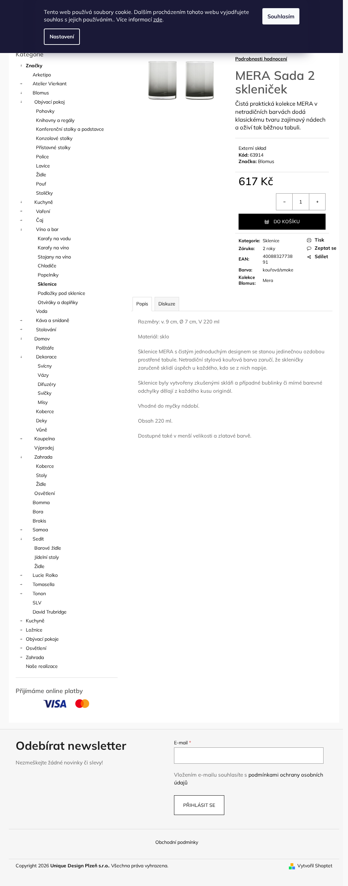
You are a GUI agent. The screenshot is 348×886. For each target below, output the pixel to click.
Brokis (39, 521)
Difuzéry (47, 384)
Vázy (43, 375)
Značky (34, 66)
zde (157, 19)
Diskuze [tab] (166, 304)
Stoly (41, 475)
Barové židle (47, 548)
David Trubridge (50, 612)
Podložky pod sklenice (61, 293)
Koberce (45, 411)
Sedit (38, 539)
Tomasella (43, 584)
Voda (41, 311)
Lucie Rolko (45, 575)
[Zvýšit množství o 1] (317, 202)
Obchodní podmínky (176, 842)
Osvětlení (44, 493)
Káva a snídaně (52, 320)
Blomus (41, 93)
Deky (41, 421)
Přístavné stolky (53, 147)
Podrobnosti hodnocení (261, 59)
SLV (37, 603)
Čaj (39, 220)
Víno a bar (47, 229)
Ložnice (34, 630)
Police (42, 157)
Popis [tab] (142, 304)
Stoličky (44, 193)
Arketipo (42, 75)
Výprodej (44, 448)
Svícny (45, 366)
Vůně (41, 430)
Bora (38, 512)
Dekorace (46, 357)
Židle (41, 175)
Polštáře (45, 348)
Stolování (46, 329)
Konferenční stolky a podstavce (70, 129)
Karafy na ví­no (53, 248)
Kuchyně (43, 202)
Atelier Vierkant (50, 84)
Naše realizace (42, 666)
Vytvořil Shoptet (314, 866)
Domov (42, 339)
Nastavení (62, 36)
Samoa (40, 530)
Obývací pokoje (42, 639)
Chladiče (47, 266)
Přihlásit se (199, 805)
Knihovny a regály (55, 120)
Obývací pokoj (49, 102)
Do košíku (287, 221)
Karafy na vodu (54, 238)
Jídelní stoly (46, 557)
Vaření (43, 211)
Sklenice (47, 284)
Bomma (41, 502)
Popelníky (48, 275)
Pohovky (45, 111)
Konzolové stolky (54, 138)
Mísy (43, 402)
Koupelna (44, 439)
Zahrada (43, 457)
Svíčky (44, 393)
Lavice (43, 166)
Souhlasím (280, 16)
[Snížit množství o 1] (284, 202)
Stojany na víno (54, 257)
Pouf (41, 184)
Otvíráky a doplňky (58, 302)
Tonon (39, 593)
